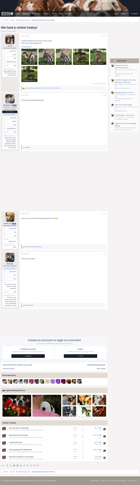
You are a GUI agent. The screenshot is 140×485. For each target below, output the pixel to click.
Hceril (4, 31)
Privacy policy (123, 480)
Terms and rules (113, 480)
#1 (105, 36)
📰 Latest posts (120, 61)
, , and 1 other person (43, 88)
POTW (54, 14)
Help (129, 480)
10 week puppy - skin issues (124, 115)
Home (18, 14)
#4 (105, 254)
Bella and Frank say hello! (18, 435)
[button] (29, 14)
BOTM (61, 14)
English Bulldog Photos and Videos (32, 430)
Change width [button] (95, 480)
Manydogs (98, 444)
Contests (68, 14)
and (33, 247)
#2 (105, 95)
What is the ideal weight (123, 105)
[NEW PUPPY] (84, 411)
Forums (25, 14)
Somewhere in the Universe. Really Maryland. (10, 286)
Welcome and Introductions (123, 130)
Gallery (46, 14)
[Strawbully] (99, 411)
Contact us (103, 480)
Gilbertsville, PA (11, 128)
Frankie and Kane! (15, 442)
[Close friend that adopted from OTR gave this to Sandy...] (99, 400)
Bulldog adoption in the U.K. (124, 93)
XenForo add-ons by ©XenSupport (46, 481)
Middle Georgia (11, 62)
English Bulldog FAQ (121, 111)
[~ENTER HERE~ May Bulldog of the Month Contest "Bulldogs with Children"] (69, 411)
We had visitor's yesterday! (19, 428)
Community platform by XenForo (18, 481)
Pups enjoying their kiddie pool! (20, 450)
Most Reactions (9, 375)
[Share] (103, 36)
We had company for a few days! (21, 457)
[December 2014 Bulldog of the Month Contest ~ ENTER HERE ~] (16, 406)
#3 (105, 213)
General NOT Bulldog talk (122, 88)
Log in (81, 356)
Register (29, 356)
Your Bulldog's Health (121, 119)
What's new (36, 14)
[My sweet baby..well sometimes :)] (84, 400)
